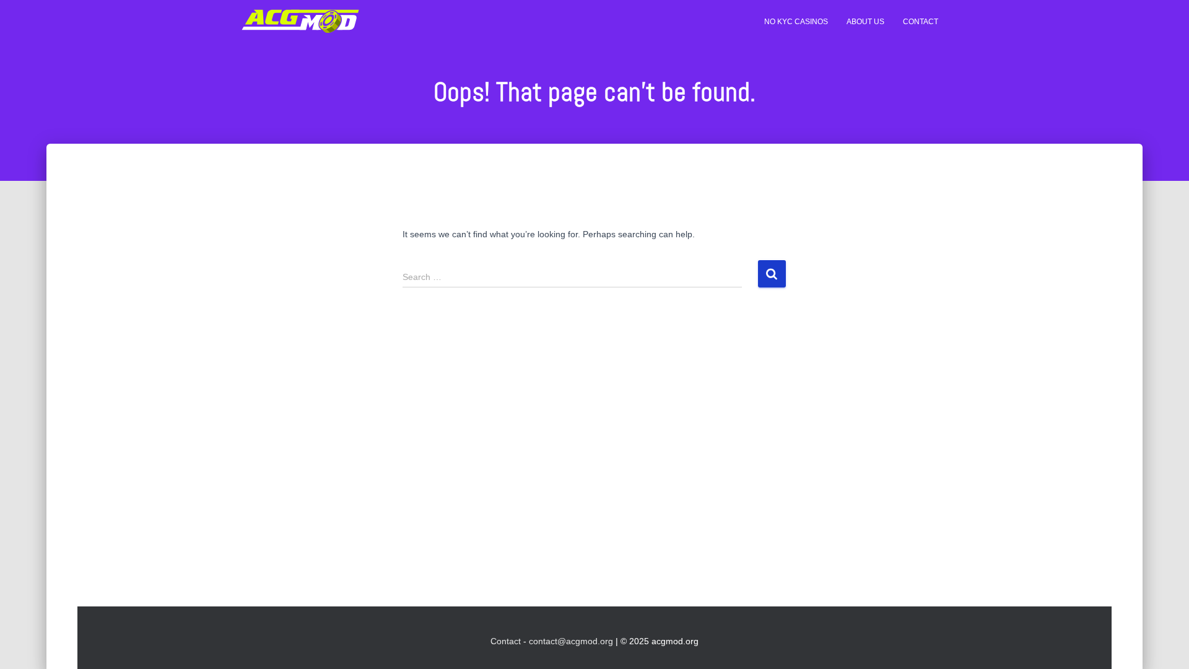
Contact (920, 21)
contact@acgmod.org (571, 641)
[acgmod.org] (300, 21)
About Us (865, 21)
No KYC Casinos (796, 21)
